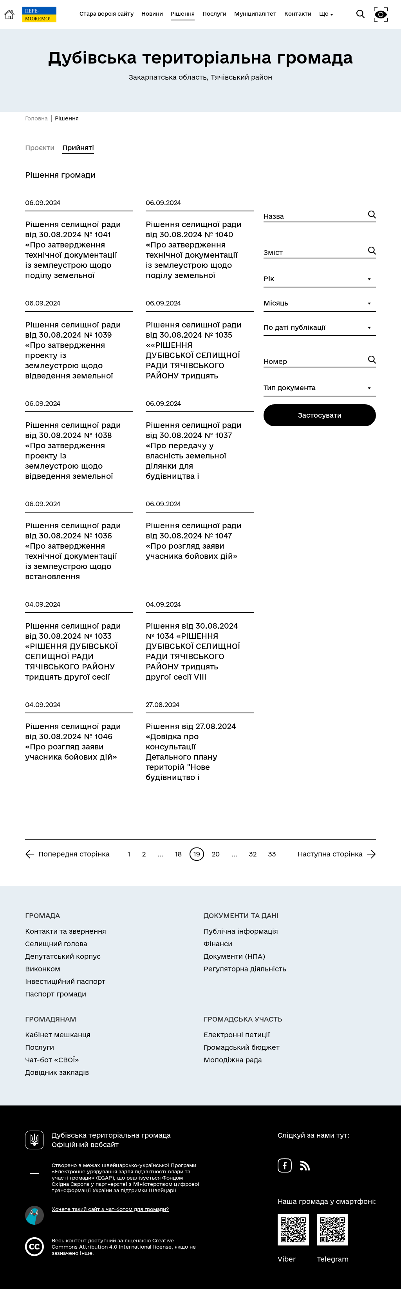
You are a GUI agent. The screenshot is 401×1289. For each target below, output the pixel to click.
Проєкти (39, 147)
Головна (36, 118)
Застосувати (319, 415)
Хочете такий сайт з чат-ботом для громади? (110, 1209)
